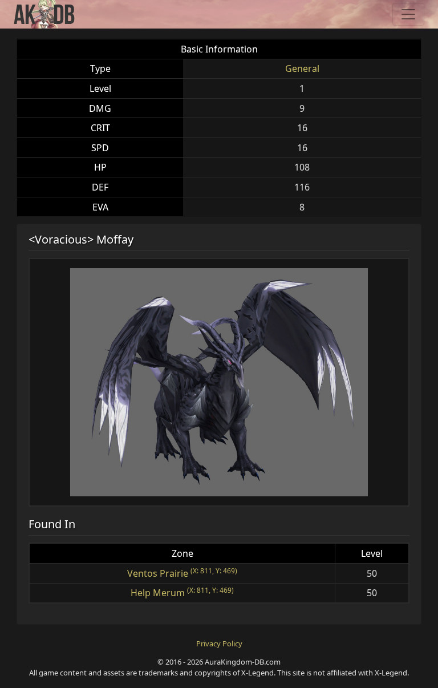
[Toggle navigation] (408, 14)
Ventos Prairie (157, 573)
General (302, 68)
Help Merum (158, 592)
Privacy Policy (219, 643)
